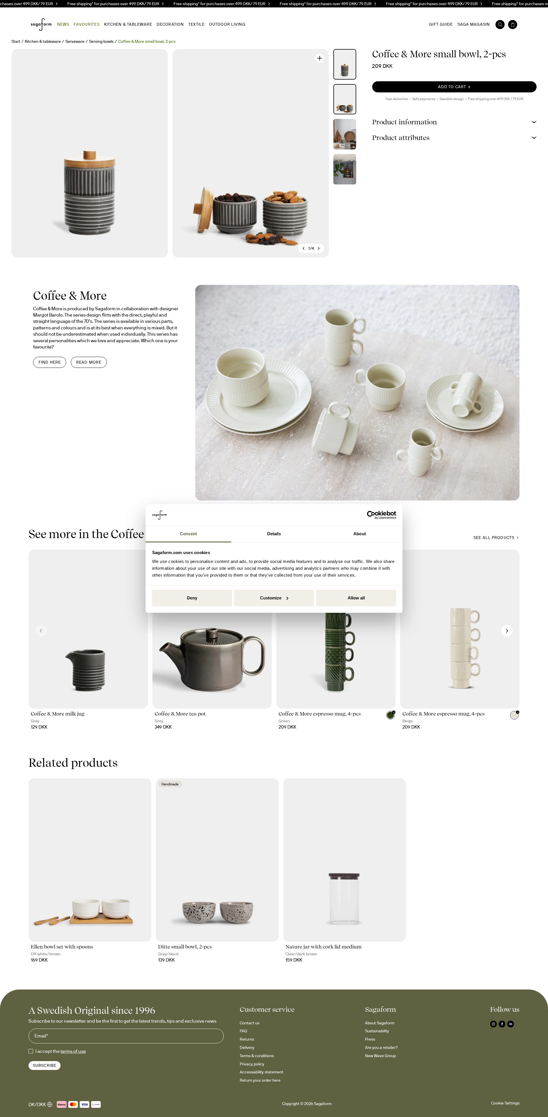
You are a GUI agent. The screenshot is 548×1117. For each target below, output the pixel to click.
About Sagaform (379, 1023)
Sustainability (377, 1031)
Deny (192, 597)
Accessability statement (261, 1072)
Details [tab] (274, 533)
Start (15, 41)
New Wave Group (380, 1055)
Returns (247, 1039)
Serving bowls (101, 41)
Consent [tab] (188, 533)
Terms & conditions (257, 1055)
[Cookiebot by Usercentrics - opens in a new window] (371, 515)
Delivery (247, 1047)
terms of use (73, 1051)
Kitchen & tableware (43, 41)
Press (370, 1039)
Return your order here (260, 1080)
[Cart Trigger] (512, 24)
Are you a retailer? (381, 1047)
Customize (270, 597)
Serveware (74, 41)
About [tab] (359, 533)
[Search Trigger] (500, 24)
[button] (454, 122)
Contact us (249, 1023)
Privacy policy (252, 1064)
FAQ (243, 1031)
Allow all (356, 597)
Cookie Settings (505, 1103)
